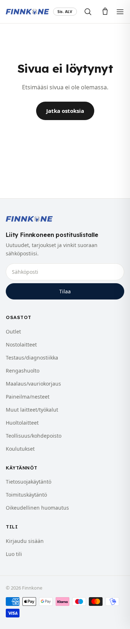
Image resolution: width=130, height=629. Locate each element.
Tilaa (65, 291)
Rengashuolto (22, 370)
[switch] (65, 12)
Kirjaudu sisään (25, 540)
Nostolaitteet (21, 344)
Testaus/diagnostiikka (32, 357)
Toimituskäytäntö (26, 494)
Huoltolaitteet (22, 422)
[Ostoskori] (105, 11)
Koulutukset (20, 448)
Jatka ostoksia (65, 110)
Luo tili (14, 554)
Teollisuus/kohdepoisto (33, 435)
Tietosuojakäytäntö (28, 481)
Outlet (13, 331)
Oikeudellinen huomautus (37, 507)
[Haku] (88, 11)
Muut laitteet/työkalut (32, 409)
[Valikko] (120, 12)
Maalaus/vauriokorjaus (33, 383)
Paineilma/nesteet (27, 396)
